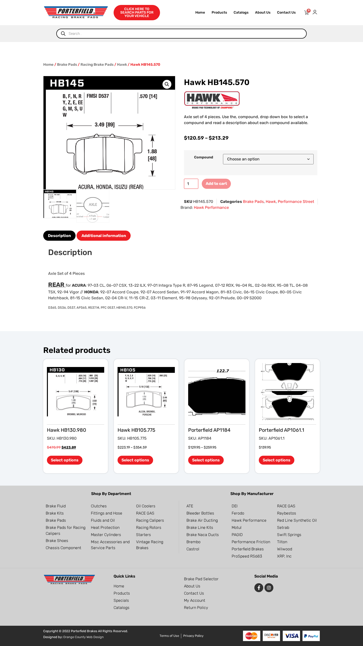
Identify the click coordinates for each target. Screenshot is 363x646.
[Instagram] (268, 587)
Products (219, 12)
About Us (262, 12)
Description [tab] (59, 235)
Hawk (122, 64)
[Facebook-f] (258, 587)
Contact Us (286, 12)
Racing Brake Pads (97, 64)
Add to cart (216, 183)
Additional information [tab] (103, 235)
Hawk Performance (211, 207)
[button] (166, 84)
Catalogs (241, 12)
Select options (65, 460)
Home (200, 12)
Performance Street (296, 201)
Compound (203, 157)
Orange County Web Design (83, 637)
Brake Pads (67, 64)
